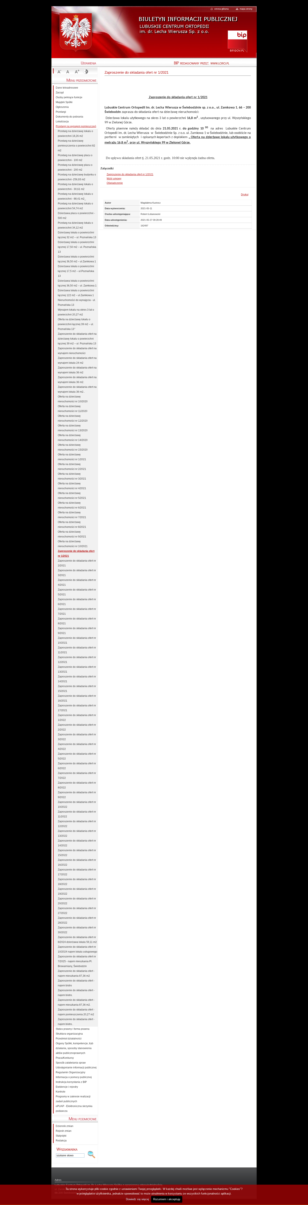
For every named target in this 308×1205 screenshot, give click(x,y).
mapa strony (246, 9)
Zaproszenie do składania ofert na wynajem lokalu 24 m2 (77, 360)
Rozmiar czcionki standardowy (67, 71)
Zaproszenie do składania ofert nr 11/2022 (77, 814)
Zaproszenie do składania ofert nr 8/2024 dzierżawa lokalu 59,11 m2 (77, 940)
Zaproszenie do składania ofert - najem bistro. (76, 993)
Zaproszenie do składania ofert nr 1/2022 (77, 717)
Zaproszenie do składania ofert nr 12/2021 (77, 660)
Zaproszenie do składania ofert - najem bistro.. (76, 1022)
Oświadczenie (115, 183)
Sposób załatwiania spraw (71, 1062)
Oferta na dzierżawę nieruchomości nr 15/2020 (73, 447)
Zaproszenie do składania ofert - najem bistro (76, 983)
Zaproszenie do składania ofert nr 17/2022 (77, 872)
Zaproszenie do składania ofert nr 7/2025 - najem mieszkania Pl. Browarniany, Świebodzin (77, 961)
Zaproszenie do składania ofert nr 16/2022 (77, 862)
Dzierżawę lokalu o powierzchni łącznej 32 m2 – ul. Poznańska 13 (77, 235)
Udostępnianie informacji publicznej (76, 1067)
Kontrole (60, 1091)
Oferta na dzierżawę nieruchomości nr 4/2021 (72, 486)
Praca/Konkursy (65, 1057)
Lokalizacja (62, 121)
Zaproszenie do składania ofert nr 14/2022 (77, 843)
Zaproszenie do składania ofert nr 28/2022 (77, 920)
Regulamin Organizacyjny (70, 1072)
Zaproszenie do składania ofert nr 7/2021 (77, 611)
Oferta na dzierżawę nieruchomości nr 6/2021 (72, 505)
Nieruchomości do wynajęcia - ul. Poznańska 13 (77, 302)
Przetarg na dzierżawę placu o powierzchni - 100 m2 (75, 158)
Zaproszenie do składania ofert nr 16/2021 (77, 698)
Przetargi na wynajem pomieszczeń (76, 126)
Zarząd (60, 92)
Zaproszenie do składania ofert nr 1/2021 (130, 174)
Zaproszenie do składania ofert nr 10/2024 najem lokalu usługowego (77, 949)
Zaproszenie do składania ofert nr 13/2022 (77, 833)
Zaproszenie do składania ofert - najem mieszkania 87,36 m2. (76, 1002)
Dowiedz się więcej (137, 1199)
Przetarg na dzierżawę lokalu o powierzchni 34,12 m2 (75, 225)
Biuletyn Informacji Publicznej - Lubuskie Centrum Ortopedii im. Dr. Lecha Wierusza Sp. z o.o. (187, 22)
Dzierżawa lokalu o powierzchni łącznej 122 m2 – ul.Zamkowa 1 (76, 293)
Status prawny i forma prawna (72, 1028)
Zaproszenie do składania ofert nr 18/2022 (77, 882)
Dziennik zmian (64, 1126)
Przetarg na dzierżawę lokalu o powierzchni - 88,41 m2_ (75, 196)
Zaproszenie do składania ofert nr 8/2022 (77, 785)
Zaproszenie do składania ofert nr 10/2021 (77, 640)
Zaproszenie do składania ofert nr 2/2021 (77, 563)
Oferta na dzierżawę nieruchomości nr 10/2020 (73, 399)
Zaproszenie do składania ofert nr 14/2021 (77, 679)
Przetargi (61, 111)
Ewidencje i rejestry (67, 1086)
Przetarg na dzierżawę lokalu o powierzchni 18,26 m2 (75, 133)
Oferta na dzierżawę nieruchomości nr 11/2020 (72, 409)
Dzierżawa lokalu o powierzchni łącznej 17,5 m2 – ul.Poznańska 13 (76, 271)
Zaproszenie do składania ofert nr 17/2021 (77, 708)
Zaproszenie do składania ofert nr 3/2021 (77, 573)
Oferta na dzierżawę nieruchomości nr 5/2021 (72, 495)
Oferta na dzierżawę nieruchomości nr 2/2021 (72, 466)
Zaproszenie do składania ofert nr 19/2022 (77, 891)
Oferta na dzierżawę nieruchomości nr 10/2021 (73, 544)
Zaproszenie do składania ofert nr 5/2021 (77, 592)
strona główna (221, 9)
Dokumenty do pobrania (69, 116)
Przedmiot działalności (69, 1038)
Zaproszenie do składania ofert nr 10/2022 (77, 804)
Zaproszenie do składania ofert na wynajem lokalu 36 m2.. (77, 389)
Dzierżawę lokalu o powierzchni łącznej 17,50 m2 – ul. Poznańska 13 (77, 247)
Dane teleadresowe (67, 87)
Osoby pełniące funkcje (69, 97)
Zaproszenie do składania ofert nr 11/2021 (77, 650)
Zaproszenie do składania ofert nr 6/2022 (77, 766)
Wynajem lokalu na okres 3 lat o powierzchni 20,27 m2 (76, 312)
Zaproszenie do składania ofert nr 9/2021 (77, 631)
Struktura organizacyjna (69, 1033)
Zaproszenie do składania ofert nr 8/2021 (77, 621)
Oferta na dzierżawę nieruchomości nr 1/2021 (72, 457)
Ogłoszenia (62, 107)
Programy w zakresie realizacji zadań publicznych (73, 1099)
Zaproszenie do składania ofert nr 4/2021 (77, 582)
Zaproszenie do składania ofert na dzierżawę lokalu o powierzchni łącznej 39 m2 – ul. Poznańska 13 (77, 338)
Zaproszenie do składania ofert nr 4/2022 (77, 746)
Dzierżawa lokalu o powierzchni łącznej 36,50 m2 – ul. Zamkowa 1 (77, 283)
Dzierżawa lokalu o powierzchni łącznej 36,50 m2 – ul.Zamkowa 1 (77, 259)
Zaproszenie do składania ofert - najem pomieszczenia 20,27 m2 (76, 1012)
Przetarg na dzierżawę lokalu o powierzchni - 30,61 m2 (75, 187)
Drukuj (244, 194)
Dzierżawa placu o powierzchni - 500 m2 (76, 216)
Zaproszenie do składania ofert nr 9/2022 (77, 795)
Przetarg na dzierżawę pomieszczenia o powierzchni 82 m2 (76, 145)
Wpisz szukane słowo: (67, 1149)
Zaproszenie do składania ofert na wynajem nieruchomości (77, 351)
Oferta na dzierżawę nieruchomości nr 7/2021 (72, 515)
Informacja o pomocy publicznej (74, 1077)
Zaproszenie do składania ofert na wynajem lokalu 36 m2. (77, 380)
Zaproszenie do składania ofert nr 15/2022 (77, 853)
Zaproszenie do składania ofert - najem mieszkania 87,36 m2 (76, 973)
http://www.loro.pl (233, 63)
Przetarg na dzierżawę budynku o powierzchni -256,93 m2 (77, 177)
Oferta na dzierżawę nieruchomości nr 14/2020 (73, 438)
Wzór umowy (114, 178)
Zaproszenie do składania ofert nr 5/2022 (77, 756)
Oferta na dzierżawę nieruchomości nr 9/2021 (72, 534)
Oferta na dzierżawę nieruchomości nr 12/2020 (73, 418)
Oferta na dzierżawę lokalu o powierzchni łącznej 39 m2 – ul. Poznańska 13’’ (76, 324)
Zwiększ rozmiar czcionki (76, 71)
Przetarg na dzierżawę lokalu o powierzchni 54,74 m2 (75, 206)
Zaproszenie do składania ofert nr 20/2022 (77, 901)
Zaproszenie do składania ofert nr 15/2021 (77, 689)
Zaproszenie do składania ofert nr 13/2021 (77, 669)
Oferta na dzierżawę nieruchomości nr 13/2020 (73, 428)
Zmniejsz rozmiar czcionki (59, 71)
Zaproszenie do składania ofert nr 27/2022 (77, 911)
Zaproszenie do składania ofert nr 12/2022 (77, 824)
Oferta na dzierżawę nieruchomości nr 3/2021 (72, 476)
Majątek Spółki (64, 102)
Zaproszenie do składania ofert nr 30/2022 (77, 930)
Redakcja (61, 1140)
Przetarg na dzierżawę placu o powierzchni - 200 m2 (75, 167)
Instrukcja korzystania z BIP (71, 1082)
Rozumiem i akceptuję (166, 1199)
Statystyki (61, 1135)
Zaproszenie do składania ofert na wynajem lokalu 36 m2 (77, 370)
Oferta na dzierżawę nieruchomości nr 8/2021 (72, 524)
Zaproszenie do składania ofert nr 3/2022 (77, 737)
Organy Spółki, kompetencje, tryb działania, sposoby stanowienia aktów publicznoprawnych (74, 1048)
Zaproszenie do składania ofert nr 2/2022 (77, 727)
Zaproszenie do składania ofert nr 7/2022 (77, 775)
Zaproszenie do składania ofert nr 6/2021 (77, 602)
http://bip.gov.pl (237, 41)
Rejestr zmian (63, 1130)
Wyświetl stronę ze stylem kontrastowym (85, 71)
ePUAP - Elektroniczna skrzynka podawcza (74, 1108)
